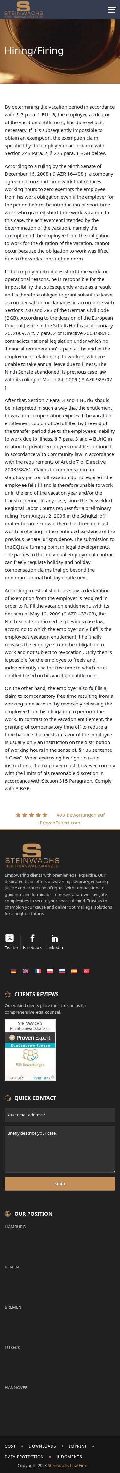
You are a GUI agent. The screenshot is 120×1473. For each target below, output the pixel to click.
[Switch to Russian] (62, 971)
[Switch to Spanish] (74, 971)
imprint (78, 1446)
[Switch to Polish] (50, 971)
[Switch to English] (26, 971)
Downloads (42, 1446)
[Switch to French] (38, 971)
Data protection (24, 1456)
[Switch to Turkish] (86, 971)
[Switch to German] (13, 971)
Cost (10, 1446)
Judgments (69, 1456)
